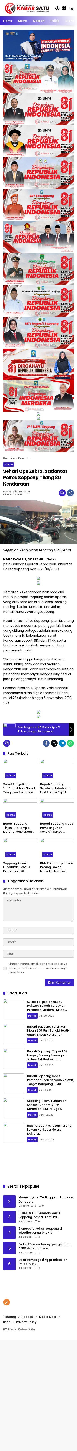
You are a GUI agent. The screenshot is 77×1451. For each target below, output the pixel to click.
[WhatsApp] (70, 743)
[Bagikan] (70, 492)
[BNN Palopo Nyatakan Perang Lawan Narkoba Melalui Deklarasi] (57, 848)
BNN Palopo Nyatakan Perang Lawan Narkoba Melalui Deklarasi (56, 867)
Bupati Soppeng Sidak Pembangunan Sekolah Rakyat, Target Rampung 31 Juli (56, 828)
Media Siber (47, 1317)
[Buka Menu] (64, 8)
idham (7, 492)
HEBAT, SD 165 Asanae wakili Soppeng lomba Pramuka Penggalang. (39, 1215)
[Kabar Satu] (27, 8)
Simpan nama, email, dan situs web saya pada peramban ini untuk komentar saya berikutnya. (38, 968)
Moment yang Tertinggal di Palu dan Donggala (45, 1200)
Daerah (8, 464)
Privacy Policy (26, 1322)
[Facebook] (46, 743)
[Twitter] (54, 743)
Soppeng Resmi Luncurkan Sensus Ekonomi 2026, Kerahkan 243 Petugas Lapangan (17, 867)
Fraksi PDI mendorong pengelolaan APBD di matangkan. (44, 1246)
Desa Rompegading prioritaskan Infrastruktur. (42, 1262)
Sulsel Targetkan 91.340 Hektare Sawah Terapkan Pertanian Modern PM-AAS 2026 (19, 788)
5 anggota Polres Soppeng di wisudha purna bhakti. (40, 1231)
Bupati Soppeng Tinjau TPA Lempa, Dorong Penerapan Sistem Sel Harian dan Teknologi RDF (19, 828)
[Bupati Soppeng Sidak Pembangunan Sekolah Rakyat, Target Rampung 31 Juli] (57, 809)
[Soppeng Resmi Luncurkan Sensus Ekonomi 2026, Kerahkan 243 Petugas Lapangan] (20, 848)
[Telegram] (62, 743)
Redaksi (27, 1317)
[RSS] (6, 1302)
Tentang (9, 1317)
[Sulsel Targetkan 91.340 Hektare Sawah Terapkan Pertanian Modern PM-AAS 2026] (20, 769)
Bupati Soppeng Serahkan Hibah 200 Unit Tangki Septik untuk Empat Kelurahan (55, 788)
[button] (57, 8)
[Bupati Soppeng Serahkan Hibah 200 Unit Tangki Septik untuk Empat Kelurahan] (57, 769)
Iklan (6, 1322)
